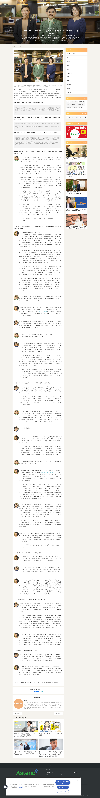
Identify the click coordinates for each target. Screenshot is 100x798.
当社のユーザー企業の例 (47, 472)
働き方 (68, 61)
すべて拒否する (63, 787)
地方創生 (69, 84)
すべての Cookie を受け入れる (63, 782)
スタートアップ (71, 53)
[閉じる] (77, 781)
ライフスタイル (71, 73)
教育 (68, 65)
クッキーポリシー (83, 795)
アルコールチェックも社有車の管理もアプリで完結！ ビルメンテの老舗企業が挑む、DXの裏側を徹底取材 (25, 753)
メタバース (81, 104)
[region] (43, 786)
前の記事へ (17, 713)
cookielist (21, 787)
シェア (36, 691)
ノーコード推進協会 (42, 311)
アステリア (70, 92)
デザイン (69, 88)
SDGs (68, 80)
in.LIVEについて (64, 795)
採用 (68, 77)
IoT (76, 101)
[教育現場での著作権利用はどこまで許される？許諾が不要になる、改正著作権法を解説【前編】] (76, 220)
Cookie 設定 (63, 791)
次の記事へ (59, 713)
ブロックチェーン (72, 104)
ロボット (70, 107)
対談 (81, 107)
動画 (76, 107)
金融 (68, 69)
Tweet (41, 691)
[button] (5, 787)
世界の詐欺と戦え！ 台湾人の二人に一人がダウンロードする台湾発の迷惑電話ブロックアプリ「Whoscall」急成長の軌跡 (25, 735)
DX (72, 101)
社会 (68, 57)
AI (68, 101)
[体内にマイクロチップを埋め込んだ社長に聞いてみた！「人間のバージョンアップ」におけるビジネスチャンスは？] (76, 151)
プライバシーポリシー (72, 795)
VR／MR (82, 101)
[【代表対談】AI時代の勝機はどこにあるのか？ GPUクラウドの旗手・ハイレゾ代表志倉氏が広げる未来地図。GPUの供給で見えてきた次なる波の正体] (76, 185)
